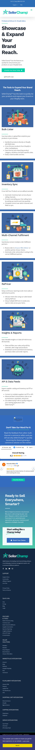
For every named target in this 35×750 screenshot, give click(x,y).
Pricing (4, 604)
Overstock (5, 672)
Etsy (4, 670)
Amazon (5, 662)
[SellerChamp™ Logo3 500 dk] (15, 553)
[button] (1, 468)
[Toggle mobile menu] (31, 10)
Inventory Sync (6, 623)
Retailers (5, 647)
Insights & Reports (7, 631)
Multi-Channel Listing (8, 620)
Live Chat (5, 583)
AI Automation (6, 635)
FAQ (4, 602)
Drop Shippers (6, 649)
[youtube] (9, 568)
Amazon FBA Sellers (7, 654)
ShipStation (5, 713)
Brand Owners (6, 652)
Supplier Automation (8, 627)
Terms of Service (7, 590)
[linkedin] (6, 568)
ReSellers (5, 645)
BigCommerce (6, 705)
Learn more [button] (25, 741)
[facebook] (3, 568)
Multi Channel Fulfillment (9, 625)
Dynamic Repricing (7, 629)
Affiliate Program (7, 581)
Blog (4, 606)
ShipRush (5, 715)
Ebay (4, 664)
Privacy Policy (6, 588)
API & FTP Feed (6, 633)
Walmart (5, 666)
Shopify (4, 703)
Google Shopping (7, 668)
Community (6, 579)
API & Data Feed (7, 728)
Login (4, 608)
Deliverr (26, 248)
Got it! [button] (17, 745)
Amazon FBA (19, 248)
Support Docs (6, 577)
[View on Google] (4, 464)
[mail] (12, 568)
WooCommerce (6, 701)
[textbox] (17, 88)
